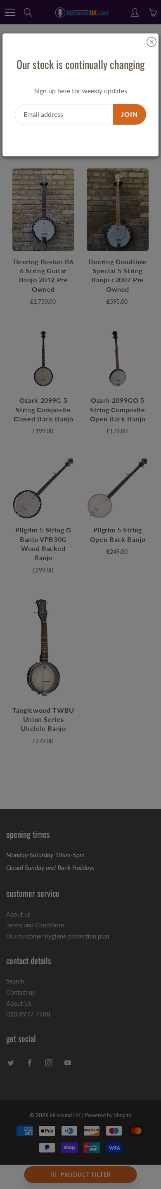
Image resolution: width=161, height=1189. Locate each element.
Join (129, 114)
